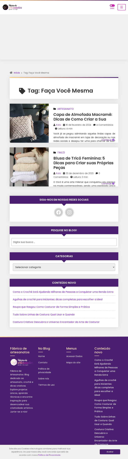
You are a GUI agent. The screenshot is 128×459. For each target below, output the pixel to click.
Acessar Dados (74, 356)
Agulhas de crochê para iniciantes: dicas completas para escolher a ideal (58, 299)
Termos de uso (46, 384)
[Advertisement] (64, 38)
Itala (58, 124)
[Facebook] (58, 212)
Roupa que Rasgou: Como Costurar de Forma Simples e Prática (51, 307)
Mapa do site (73, 362)
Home (41, 356)
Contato (42, 362)
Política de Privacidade (49, 455)
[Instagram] (69, 212)
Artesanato (65, 109)
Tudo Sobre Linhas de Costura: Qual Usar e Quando (44, 314)
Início (17, 72)
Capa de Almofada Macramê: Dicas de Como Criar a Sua (82, 117)
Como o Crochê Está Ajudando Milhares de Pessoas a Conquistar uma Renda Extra (63, 292)
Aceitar (110, 451)
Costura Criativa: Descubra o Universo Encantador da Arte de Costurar (56, 322)
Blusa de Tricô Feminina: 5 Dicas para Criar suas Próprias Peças (83, 162)
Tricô (61, 152)
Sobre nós (43, 378)
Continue (106, 139)
